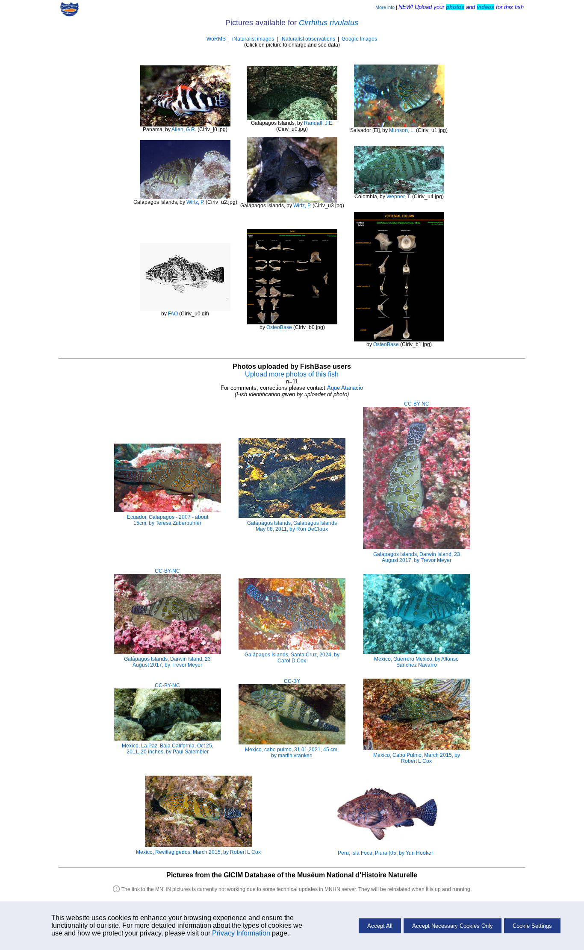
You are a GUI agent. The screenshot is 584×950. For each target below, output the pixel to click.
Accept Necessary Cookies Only (452, 926)
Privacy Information (241, 933)
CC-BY (292, 681)
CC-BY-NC (416, 404)
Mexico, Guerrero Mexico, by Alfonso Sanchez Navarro (416, 662)
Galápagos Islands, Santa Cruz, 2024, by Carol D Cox (292, 658)
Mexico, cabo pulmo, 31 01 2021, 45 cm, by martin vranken (292, 753)
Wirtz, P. (195, 202)
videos (485, 7)
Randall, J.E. (318, 123)
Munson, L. (402, 130)
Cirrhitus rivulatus (328, 22)
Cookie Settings (532, 926)
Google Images (359, 39)
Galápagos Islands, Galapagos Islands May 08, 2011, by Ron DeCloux (292, 526)
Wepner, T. (398, 197)
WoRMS (216, 39)
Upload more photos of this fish (292, 374)
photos (455, 7)
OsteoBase (279, 327)
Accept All (379, 926)
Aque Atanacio (345, 388)
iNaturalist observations (307, 39)
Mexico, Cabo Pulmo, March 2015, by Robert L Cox (416, 758)
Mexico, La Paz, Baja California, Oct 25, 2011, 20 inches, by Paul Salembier (167, 749)
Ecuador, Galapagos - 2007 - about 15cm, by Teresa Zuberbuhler (167, 520)
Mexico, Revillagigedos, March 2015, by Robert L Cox (198, 852)
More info (385, 7)
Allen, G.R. (183, 129)
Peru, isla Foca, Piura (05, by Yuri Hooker (385, 853)
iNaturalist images (253, 39)
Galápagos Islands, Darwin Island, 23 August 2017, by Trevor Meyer (416, 557)
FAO (173, 314)
